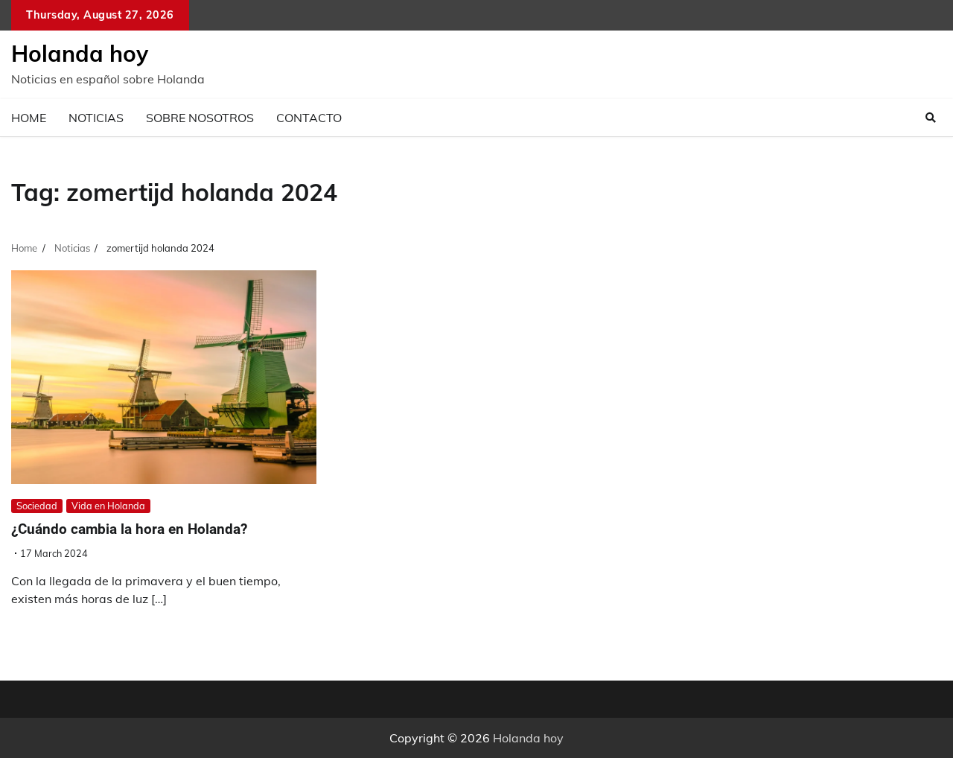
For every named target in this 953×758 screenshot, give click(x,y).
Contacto (309, 117)
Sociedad (36, 506)
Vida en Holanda (108, 506)
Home (28, 117)
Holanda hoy (79, 53)
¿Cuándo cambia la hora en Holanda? (129, 529)
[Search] (930, 117)
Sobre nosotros (200, 117)
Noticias (96, 117)
